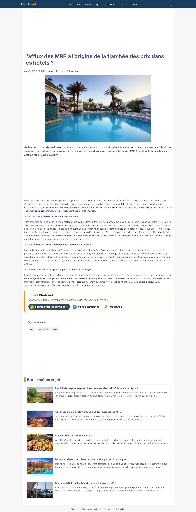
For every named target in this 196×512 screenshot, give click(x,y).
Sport (98, 4)
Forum (135, 4)
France (88, 4)
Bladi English (119, 509)
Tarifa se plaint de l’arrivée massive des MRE (54, 216)
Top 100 (124, 4)
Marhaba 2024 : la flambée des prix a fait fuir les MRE (85, 483)
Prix (31, 329)
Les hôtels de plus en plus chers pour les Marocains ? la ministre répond (96, 388)
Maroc (78, 4)
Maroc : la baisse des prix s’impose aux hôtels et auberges (61, 269)
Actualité (109, 4)
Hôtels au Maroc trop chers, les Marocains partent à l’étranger (90, 459)
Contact (108, 509)
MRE (69, 4)
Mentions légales (95, 509)
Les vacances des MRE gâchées (73, 435)
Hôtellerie (43, 329)
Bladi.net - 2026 (78, 509)
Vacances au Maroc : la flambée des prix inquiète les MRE (61, 244)
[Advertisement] (98, 30)
